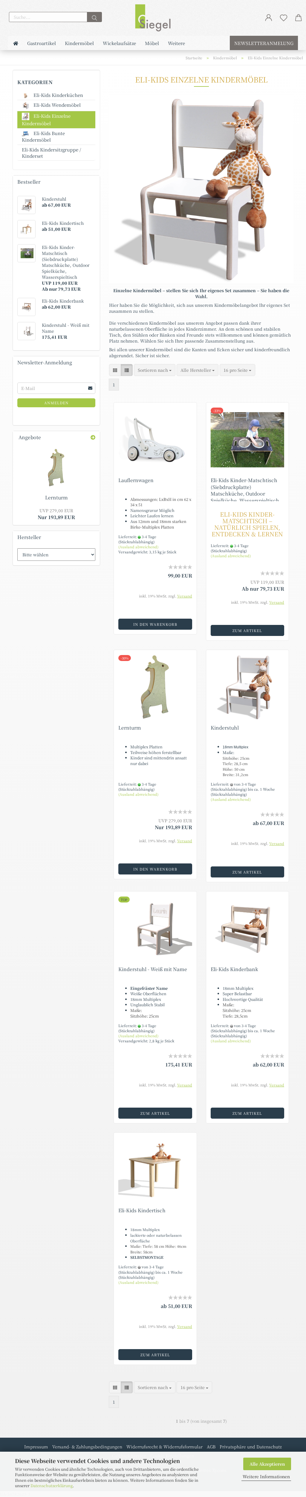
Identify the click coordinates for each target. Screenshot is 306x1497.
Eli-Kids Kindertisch (142, 1210)
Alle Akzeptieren (267, 1464)
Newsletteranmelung (263, 43)
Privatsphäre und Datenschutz (251, 1447)
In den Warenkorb (155, 624)
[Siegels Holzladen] (153, 18)
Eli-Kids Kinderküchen (57, 95)
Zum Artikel (247, 630)
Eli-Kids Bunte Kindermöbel (43, 136)
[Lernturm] (56, 467)
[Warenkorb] (298, 17)
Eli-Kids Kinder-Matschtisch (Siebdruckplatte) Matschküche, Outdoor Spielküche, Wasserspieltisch (245, 490)
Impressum (36, 1447)
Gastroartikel (41, 43)
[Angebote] (93, 437)
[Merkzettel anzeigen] (283, 17)
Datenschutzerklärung (51, 1485)
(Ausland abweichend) (138, 546)
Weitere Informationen (266, 1476)
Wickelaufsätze (119, 43)
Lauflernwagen (136, 480)
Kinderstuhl (225, 727)
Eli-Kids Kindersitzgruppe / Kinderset (51, 152)
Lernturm (129, 727)
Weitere (176, 43)
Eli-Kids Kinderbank (234, 969)
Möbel (152, 43)
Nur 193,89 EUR (56, 514)
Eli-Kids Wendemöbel (56, 105)
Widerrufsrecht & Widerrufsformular (164, 1447)
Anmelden (56, 402)
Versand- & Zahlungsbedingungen (87, 1447)
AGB (211, 1447)
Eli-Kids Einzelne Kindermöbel (46, 120)
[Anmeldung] (268, 17)
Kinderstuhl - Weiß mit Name (152, 969)
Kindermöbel (79, 43)
